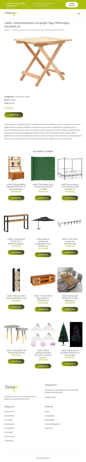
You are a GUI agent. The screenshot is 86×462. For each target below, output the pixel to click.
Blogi (47, 412)
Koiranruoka (9, 436)
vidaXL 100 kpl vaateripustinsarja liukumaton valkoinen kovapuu (43, 353)
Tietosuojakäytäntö (52, 424)
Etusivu (7, 30)
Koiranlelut (8, 432)
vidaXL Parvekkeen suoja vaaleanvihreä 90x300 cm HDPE (43, 186)
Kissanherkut (9, 412)
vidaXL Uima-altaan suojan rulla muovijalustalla (70, 241)
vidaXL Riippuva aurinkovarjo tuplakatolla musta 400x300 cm (43, 242)
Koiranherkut (9, 428)
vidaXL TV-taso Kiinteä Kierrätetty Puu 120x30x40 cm (43, 298)
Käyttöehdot (50, 420)
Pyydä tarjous (72, 4)
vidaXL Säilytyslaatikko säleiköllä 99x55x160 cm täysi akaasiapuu (16, 186)
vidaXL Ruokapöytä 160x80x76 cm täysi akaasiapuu (70, 298)
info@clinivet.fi (50, 397)
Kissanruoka (9, 424)
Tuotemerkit (19, 97)
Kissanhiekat (9, 416)
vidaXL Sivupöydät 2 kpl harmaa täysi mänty (16, 351)
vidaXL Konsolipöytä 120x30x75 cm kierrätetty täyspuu (16, 241)
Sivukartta (49, 428)
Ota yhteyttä (49, 416)
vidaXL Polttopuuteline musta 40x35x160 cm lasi (16, 297)
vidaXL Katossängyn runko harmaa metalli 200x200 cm (70, 186)
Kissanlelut (8, 420)
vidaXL (27, 97)
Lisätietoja (14, 115)
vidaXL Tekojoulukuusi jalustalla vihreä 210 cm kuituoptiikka (70, 352)
